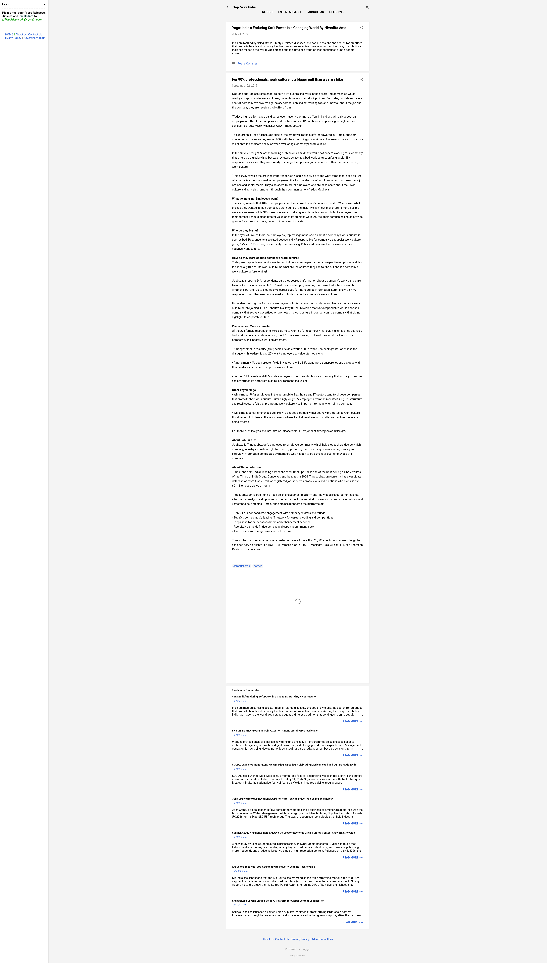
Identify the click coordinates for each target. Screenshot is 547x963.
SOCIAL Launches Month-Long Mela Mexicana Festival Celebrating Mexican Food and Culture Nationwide (294, 764)
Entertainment (289, 12)
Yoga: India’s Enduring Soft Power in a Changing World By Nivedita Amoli (290, 28)
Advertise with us (322, 939)
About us (268, 939)
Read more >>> (353, 721)
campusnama (241, 566)
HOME (9, 34)
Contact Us (282, 939)
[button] (361, 28)
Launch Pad (315, 12)
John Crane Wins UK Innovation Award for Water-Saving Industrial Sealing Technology (282, 798)
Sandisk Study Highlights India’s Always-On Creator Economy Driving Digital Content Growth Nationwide (293, 832)
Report (267, 12)
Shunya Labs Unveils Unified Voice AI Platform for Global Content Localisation (278, 900)
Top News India (244, 6)
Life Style (336, 12)
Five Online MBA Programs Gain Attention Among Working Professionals (275, 730)
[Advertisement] (297, 657)
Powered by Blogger (298, 949)
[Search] (367, 7)
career (258, 566)
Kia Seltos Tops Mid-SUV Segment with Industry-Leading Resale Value (273, 866)
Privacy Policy (300, 939)
